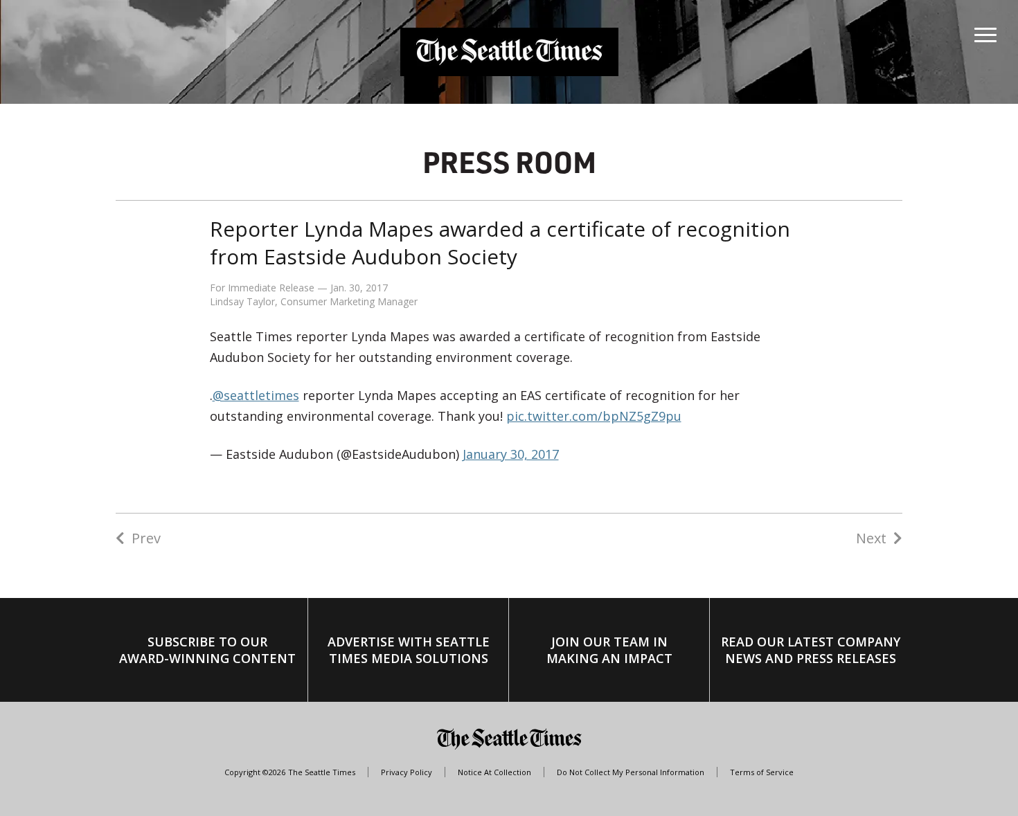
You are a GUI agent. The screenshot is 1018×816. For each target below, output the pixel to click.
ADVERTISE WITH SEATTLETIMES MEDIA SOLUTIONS (409, 650)
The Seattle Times (321, 772)
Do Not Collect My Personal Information (630, 772)
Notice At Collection (494, 772)
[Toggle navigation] (985, 32)
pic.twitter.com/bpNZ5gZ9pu (593, 416)
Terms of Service (762, 772)
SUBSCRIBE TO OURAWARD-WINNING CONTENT (207, 650)
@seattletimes (256, 395)
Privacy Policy (406, 772)
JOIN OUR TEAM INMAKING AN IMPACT (609, 650)
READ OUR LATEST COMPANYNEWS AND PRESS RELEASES (810, 650)
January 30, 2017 (511, 454)
